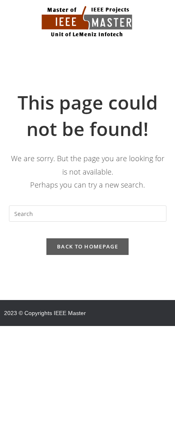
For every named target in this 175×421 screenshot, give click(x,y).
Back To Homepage (87, 246)
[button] (87, 53)
